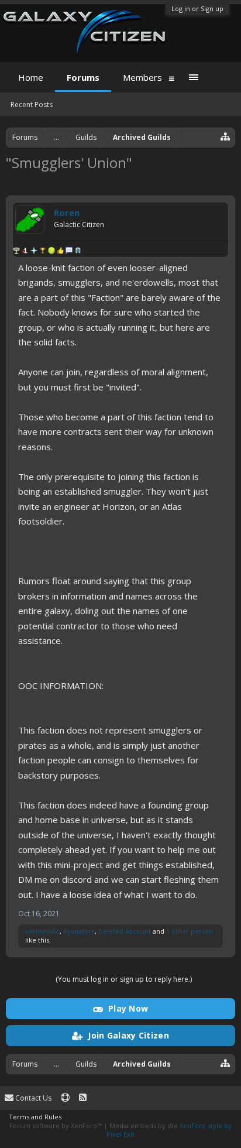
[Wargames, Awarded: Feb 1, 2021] (16, 251)
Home (30, 77)
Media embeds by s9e (143, 1125)
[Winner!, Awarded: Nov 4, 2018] (42, 251)
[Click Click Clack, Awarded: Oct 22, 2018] (69, 251)
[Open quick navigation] (225, 136)
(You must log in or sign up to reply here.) (124, 979)
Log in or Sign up (197, 8)
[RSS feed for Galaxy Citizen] (82, 1098)
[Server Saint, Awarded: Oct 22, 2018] (60, 251)
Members (142, 77)
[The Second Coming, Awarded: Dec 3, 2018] (33, 251)
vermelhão (42, 931)
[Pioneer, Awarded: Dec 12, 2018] (25, 251)
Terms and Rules (35, 1116)
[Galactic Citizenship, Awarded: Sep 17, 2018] (77, 251)
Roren (67, 212)
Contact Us (32, 1098)
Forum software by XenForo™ (56, 1125)
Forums (83, 77)
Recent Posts (32, 104)
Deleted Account (124, 931)
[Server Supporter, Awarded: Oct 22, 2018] (51, 251)
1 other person (189, 931)
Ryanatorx (79, 931)
